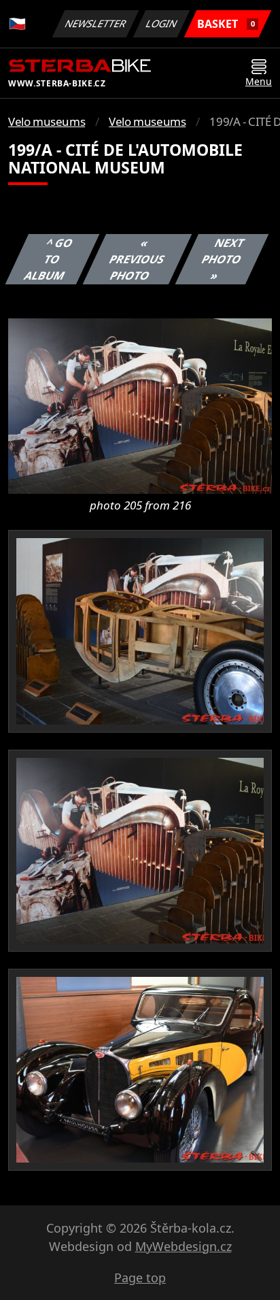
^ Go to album (48, 259)
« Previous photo (136, 259)
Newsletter (96, 23)
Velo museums (46, 121)
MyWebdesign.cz (183, 1246)
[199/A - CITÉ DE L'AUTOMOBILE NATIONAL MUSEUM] (140, 405)
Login (161, 23)
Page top (140, 1277)
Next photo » (222, 259)
